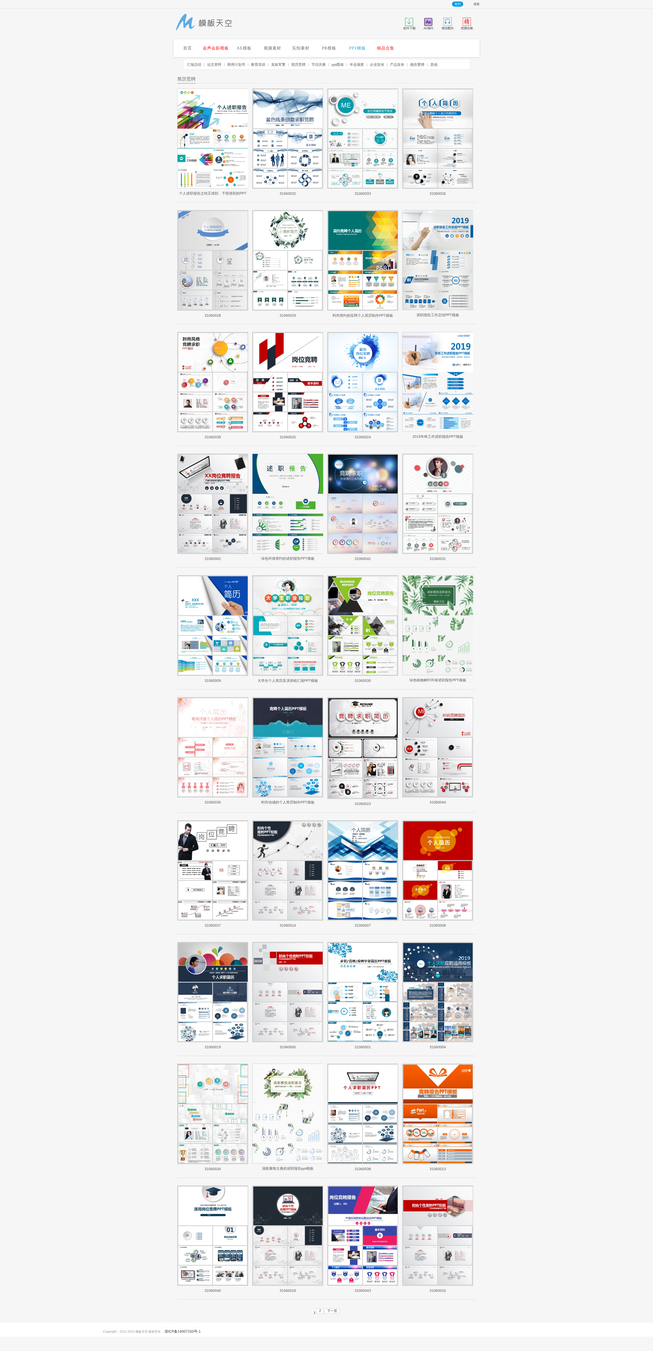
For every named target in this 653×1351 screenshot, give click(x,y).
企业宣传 (377, 64)
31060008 (438, 925)
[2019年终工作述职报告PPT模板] (438, 430)
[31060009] (213, 674)
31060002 (213, 559)
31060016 (438, 1291)
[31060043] (363, 1284)
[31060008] (438, 919)
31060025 (288, 437)
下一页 (332, 1311)
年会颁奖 (357, 64)
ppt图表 (338, 64)
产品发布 (397, 64)
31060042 (363, 559)
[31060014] (288, 919)
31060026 (438, 194)
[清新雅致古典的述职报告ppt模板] (288, 1162)
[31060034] (213, 1163)
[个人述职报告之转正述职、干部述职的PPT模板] (213, 187)
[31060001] (363, 1041)
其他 (433, 64)
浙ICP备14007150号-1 (183, 1331)
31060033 (363, 194)
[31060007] (363, 919)
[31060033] (363, 187)
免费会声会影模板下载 (204, 23)
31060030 (363, 681)
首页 (187, 48)
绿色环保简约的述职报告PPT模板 (288, 558)
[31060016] (438, 1284)
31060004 (438, 1047)
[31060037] (213, 919)
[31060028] (213, 309)
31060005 (288, 1047)
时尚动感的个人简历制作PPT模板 (288, 802)
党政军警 (278, 64)
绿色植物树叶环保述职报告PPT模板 (437, 680)
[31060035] (213, 796)
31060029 (288, 315)
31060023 (363, 804)
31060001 (363, 1047)
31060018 (288, 1291)
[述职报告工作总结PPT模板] (438, 309)
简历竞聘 (298, 64)
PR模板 (329, 48)
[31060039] (213, 431)
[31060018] (288, 1284)
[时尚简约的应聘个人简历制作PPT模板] (363, 309)
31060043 (363, 1291)
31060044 (438, 802)
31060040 (213, 1291)
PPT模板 (357, 48)
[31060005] (288, 1041)
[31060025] (288, 431)
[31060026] (438, 187)
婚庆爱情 (417, 64)
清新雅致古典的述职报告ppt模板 (287, 1168)
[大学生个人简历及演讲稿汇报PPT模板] (288, 674)
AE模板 (244, 48)
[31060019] (213, 1041)
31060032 (288, 194)
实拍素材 (300, 48)
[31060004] (438, 1041)
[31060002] (213, 552)
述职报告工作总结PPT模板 (438, 315)
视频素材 (272, 48)
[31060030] (363, 674)
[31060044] (438, 796)
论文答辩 (214, 64)
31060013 (438, 1169)
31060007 (363, 925)
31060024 (363, 437)
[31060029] (288, 309)
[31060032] (288, 187)
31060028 (213, 315)
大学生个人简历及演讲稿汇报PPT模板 (288, 681)
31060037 (213, 925)
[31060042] (363, 552)
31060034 (213, 1169)
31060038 (363, 1169)
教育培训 (258, 64)
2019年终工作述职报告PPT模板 (437, 437)
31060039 (213, 437)
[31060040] (213, 1284)
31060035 (213, 802)
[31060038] (363, 1163)
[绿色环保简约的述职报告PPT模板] (288, 552)
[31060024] (363, 431)
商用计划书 (236, 64)
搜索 (476, 4)
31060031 (438, 559)
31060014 (288, 925)
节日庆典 (318, 64)
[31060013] (438, 1163)
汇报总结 (194, 64)
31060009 (213, 681)
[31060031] (438, 552)
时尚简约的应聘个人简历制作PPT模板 (363, 315)
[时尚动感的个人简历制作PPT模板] (288, 796)
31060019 (213, 1047)
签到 (458, 4)
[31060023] (363, 797)
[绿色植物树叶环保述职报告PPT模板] (438, 674)
